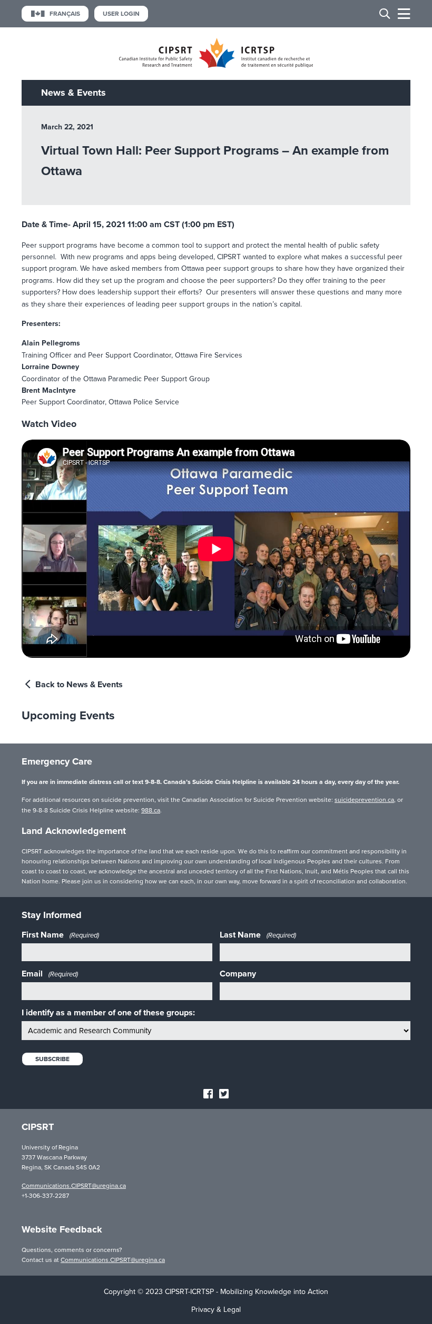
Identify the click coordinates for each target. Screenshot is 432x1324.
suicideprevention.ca (364, 799)
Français (65, 13)
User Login (121, 13)
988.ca (150, 810)
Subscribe (52, 1059)
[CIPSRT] (216, 65)
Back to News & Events (78, 684)
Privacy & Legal (216, 1309)
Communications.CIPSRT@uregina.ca (74, 1185)
